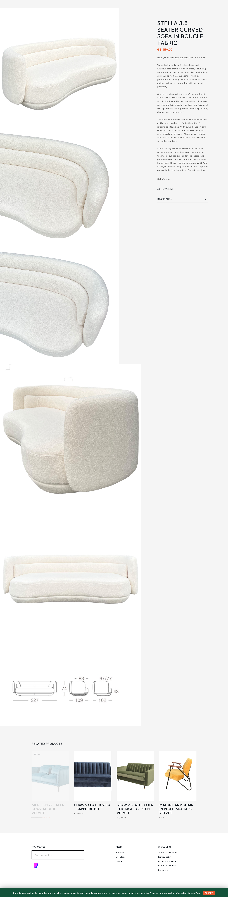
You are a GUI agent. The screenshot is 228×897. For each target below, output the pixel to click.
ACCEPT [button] (209, 893)
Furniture (120, 852)
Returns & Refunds (167, 865)
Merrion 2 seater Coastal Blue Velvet (48, 809)
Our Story (120, 857)
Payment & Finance (167, 861)
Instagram (163, 870)
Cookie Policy (194, 893)
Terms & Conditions (167, 852)
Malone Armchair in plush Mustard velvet (176, 809)
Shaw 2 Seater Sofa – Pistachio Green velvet (135, 809)
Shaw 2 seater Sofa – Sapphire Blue (92, 807)
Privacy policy (165, 857)
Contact (120, 861)
